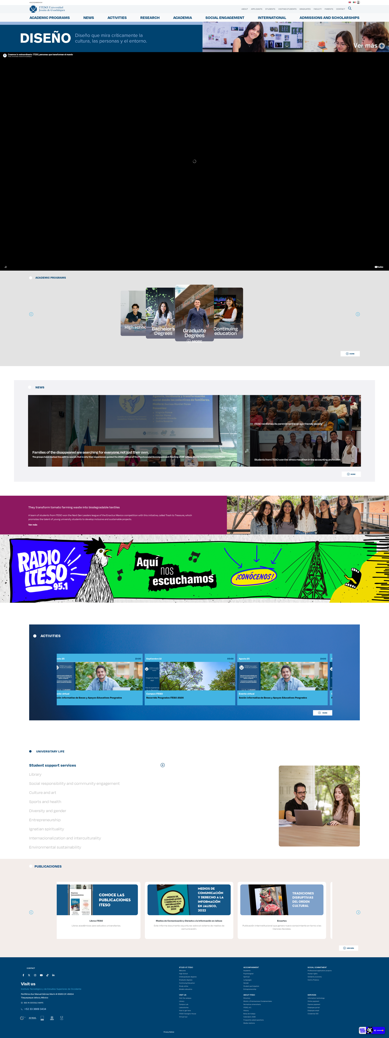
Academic (247, 971)
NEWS (88, 17)
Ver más (32, 524)
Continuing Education (187, 983)
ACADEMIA (182, 17)
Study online (183, 986)
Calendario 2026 (249, 1017)
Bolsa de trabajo (249, 1014)
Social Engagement (224, 17)
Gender (246, 983)
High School (183, 974)
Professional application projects (320, 971)
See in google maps (33, 1003)
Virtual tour (183, 1017)
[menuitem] (244, 9)
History (246, 1010)
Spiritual (246, 977)
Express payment (314, 1004)
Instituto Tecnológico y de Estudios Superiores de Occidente (51, 989)
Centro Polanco (313, 980)
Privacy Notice (169, 1032)
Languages (247, 980)
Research (150, 17)
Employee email (313, 1010)
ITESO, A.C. (247, 1007)
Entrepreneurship (249, 989)
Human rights (312, 974)
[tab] (98, 765)
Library (181, 1001)
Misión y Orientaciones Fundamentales (257, 1001)
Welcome (182, 971)
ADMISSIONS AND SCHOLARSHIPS (329, 17)
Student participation (251, 986)
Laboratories (184, 1007)
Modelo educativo (185, 989)
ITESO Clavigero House (187, 1014)
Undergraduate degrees (188, 977)
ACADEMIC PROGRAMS (50, 17)
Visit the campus (185, 998)
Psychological (248, 974)
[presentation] (31, 912)
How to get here (185, 1010)
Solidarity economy (315, 977)
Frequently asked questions (253, 1020)
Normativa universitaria (252, 1004)
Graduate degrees (185, 980)
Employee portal (314, 1007)
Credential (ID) (313, 1014)
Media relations (249, 1023)
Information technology (316, 998)
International (272, 17)
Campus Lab (183, 1004)
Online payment (313, 1001)
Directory (246, 998)
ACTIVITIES (117, 17)
